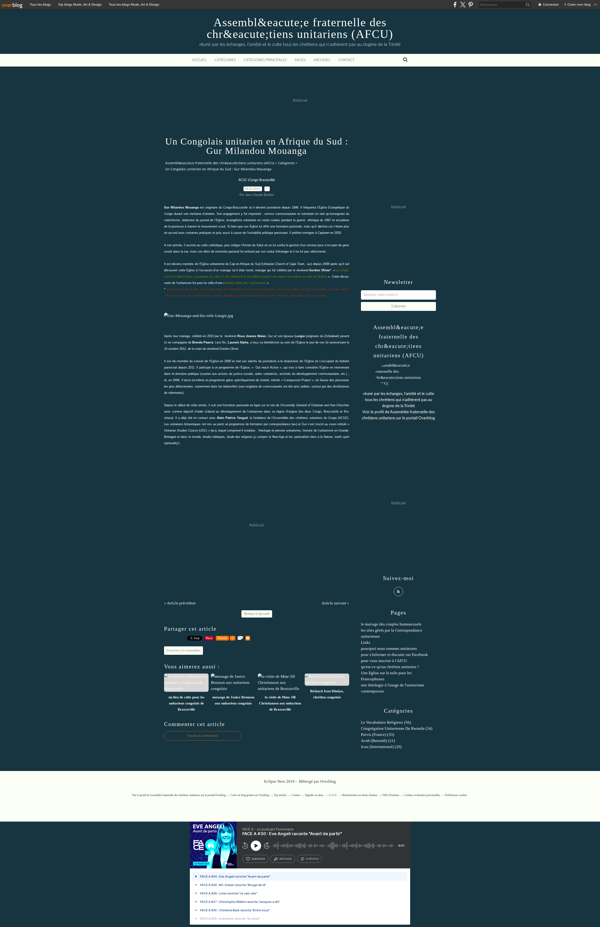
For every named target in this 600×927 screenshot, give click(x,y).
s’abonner (258, 858)
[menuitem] (199, 60)
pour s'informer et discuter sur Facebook (394, 654)
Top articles (280, 795)
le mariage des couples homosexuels (391, 624)
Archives (322, 60)
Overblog (328, 781)
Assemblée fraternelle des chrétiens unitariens (175, 795)
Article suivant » (335, 603)
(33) (377, 734)
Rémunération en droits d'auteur (359, 795)
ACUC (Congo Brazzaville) (256, 180)
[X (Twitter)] (463, 4)
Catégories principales (265, 60)
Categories (286, 163)
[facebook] (455, 4)
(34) (396, 728)
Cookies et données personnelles (422, 795)
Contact (346, 60)
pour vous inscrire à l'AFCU (384, 661)
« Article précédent (180, 603)
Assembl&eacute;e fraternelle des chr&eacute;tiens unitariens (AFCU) (300, 28)
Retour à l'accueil (256, 614)
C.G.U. (333, 795)
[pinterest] (470, 4)
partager (285, 858)
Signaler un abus (314, 795)
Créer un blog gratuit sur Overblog (250, 795)
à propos (312, 858)
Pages (300, 60)
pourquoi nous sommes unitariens (389, 648)
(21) (378, 740)
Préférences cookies (456, 795)
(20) (381, 747)
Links (365, 642)
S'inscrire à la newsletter (183, 650)
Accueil (199, 60)
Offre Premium (390, 795)
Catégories (225, 60)
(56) (386, 722)
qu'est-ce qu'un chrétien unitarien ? (390, 667)
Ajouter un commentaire (203, 735)
